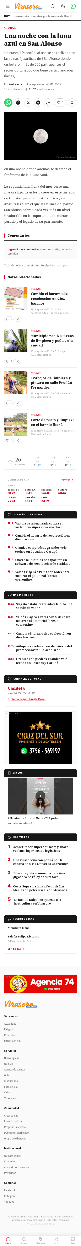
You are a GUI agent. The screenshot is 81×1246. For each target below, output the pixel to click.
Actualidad (10, 1024)
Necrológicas (11, 1058)
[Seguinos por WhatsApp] (73, 6)
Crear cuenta (11, 1116)
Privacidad (10, 1173)
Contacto (9, 1161)
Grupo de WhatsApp (15, 1139)
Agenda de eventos (14, 1070)
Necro (57, 1243)
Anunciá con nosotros (16, 1167)
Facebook (9, 1190)
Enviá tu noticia (13, 1121)
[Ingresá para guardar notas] (72, 102)
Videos (8, 1092)
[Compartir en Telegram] (38, 102)
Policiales (9, 1035)
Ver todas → (16, 949)
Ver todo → (67, 479)
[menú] (7, 6)
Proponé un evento (15, 1127)
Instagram (10, 1196)
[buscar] (52, 6)
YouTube (9, 1202)
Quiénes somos (12, 1156)
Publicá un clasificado (16, 1133)
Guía (6, 1075)
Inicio (8, 1243)
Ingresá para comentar (23, 249)
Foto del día (11, 1087)
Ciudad (10, 28)
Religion (9, 1029)
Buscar (24, 1243)
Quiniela (9, 1064)
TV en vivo (10, 1098)
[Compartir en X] (28, 102)
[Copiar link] (48, 102)
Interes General (12, 1041)
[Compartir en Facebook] (18, 102)
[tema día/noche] (63, 6)
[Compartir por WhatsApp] (8, 102)
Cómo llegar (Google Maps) (28, 699)
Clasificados (11, 1081)
